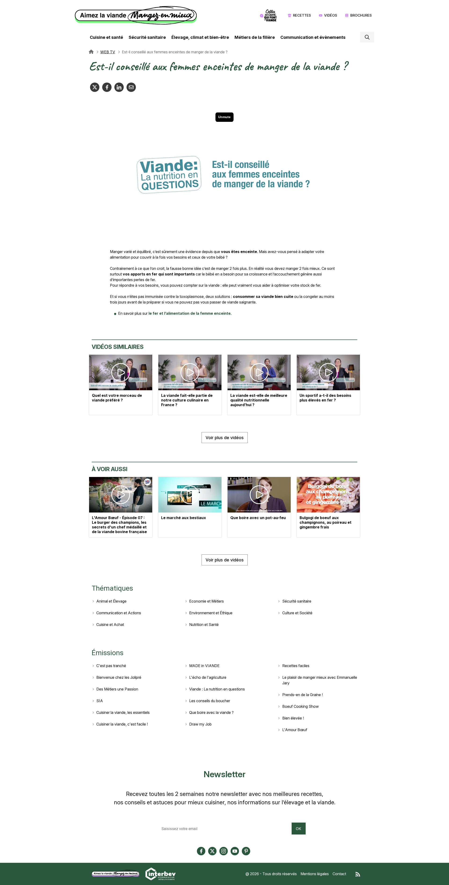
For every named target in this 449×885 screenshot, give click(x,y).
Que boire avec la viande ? (211, 712)
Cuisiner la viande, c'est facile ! (122, 724)
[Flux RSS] (357, 874)
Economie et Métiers (206, 601)
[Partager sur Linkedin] (119, 87)
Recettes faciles (295, 665)
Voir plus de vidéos (225, 437)
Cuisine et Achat (110, 624)
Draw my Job (200, 724)
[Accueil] (137, 15)
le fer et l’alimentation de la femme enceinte (189, 313)
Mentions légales (315, 873)
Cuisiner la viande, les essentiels (123, 712)
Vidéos (330, 15)
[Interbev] (160, 873)
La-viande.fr (91, 52)
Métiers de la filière (255, 37)
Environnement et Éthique (210, 612)
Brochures (361, 15)
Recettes (302, 15)
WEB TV (107, 52)
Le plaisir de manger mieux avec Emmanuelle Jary (319, 680)
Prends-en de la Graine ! (302, 694)
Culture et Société (297, 612)
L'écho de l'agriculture (207, 677)
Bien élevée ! (293, 718)
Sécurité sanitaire (147, 37)
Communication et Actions (118, 612)
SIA (99, 700)
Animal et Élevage (111, 601)
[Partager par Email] (131, 87)
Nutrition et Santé (204, 624)
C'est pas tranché (111, 665)
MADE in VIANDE (204, 665)
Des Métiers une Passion (117, 689)
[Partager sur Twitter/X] (94, 87)
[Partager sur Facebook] (107, 87)
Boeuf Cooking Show (300, 706)
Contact (339, 873)
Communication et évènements (312, 37)
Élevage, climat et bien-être (200, 37)
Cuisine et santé (106, 37)
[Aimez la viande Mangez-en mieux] (117, 873)
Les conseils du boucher (209, 700)
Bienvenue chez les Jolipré (118, 677)
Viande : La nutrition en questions (217, 689)
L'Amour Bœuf (294, 729)
